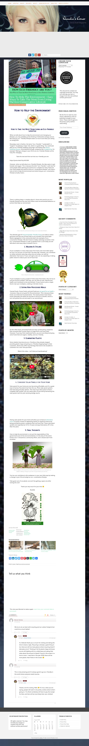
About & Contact (64, 3)
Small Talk (54, 3)
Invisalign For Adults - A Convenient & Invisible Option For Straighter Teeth (72, 204)
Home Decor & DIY (44, 3)
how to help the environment (24, 564)
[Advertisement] (44, 43)
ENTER (64, 133)
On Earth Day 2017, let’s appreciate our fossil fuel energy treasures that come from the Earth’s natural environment (27, 532)
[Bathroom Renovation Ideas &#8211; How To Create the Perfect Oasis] (16, 545)
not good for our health (46, 291)
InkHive (41, 737)
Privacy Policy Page (64, 724)
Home (9, 3)
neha (25, 682)
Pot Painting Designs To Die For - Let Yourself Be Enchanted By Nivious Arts (72, 198)
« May (35, 733)
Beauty (35, 3)
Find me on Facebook (68, 104)
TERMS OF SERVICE (65, 726)
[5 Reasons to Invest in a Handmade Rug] (32, 545)
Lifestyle (15, 3)
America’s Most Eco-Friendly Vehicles (12, 531)
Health (22, 3)
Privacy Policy (63, 721)
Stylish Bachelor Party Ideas (71, 208)
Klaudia (23, 104)
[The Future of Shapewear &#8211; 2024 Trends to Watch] (48, 545)
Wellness (28, 3)
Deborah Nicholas (18, 619)
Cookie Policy (63, 719)
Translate (69, 66)
